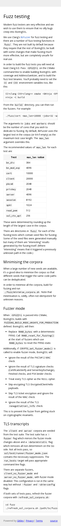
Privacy (30, 520)
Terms (39, 520)
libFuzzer (25, 37)
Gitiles (20, 520)
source (54, 520)
